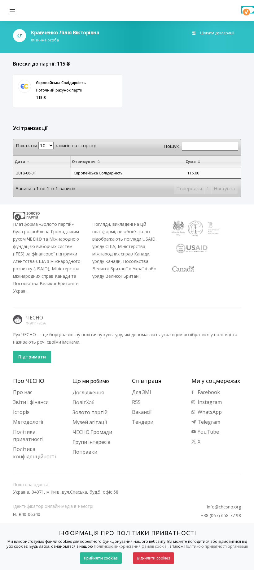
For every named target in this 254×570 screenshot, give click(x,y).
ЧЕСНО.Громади (92, 432)
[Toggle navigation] (12, 10)
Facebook (208, 392)
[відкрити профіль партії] (24, 86)
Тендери (142, 421)
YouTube (207, 431)
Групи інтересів (91, 442)
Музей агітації (89, 422)
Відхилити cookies (153, 558)
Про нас (22, 392)
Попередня (189, 188)
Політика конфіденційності (34, 453)
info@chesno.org (224, 507)
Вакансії (141, 412)
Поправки (84, 451)
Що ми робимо (90, 381)
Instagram (209, 402)
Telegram (208, 421)
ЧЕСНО (34, 317)
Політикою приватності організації (216, 546)
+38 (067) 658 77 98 (221, 515)
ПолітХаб (83, 402)
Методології (28, 421)
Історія (21, 412)
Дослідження (88, 392)
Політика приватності (28, 435)
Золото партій (89, 412)
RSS (136, 402)
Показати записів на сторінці (56, 145)
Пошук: (172, 146)
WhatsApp (209, 412)
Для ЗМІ (141, 392)
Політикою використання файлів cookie (130, 546)
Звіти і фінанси (31, 402)
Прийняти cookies (101, 558)
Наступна (224, 188)
